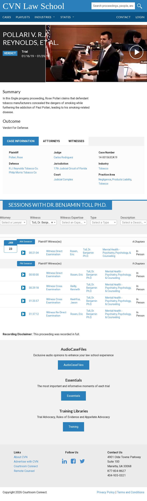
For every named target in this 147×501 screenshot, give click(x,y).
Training (73, 426)
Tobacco (103, 168)
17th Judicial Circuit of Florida (70, 168)
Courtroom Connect (26, 466)
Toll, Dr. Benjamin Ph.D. (88, 252)
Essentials (73, 396)
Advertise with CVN (26, 461)
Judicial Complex (63, 179)
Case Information (20, 141)
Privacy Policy (106, 492)
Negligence (105, 179)
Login (140, 17)
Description (127, 217)
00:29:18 (34, 287)
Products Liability (121, 179)
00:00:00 (34, 274)
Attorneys (51, 141)
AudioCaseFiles (74, 365)
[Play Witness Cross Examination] (23, 287)
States (66, 17)
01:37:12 (34, 314)
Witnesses (76, 141)
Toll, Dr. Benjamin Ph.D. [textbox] (44, 222)
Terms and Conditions (130, 492)
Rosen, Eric (76, 274)
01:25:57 (34, 300)
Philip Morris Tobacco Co (23, 172)
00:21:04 (34, 252)
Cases (7, 17)
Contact (123, 17)
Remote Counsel (24, 471)
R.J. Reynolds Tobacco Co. (23, 168)
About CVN (20, 457)
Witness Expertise (71, 217)
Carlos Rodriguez (63, 157)
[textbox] (13, 222)
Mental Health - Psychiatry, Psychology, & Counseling (117, 252)
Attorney (5, 217)
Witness (35, 217)
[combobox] (13, 222)
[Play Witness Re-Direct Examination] (23, 313)
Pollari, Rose (16, 157)
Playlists (23, 17)
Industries (43, 17)
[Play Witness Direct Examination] (23, 252)
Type (93, 217)
